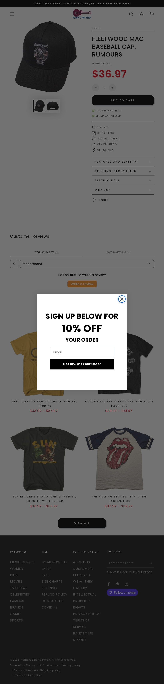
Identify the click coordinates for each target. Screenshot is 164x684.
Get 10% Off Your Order (82, 364)
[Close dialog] (121, 299)
